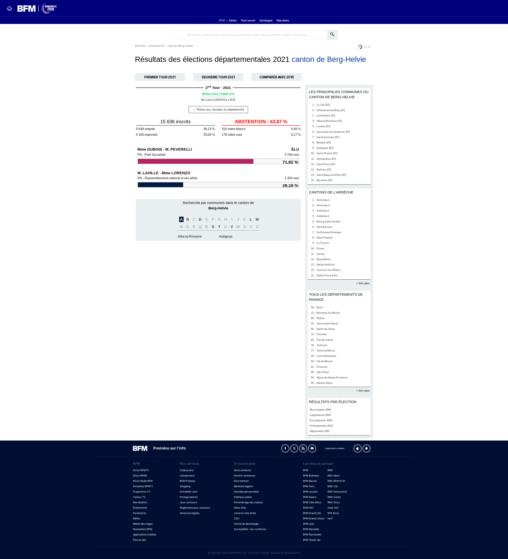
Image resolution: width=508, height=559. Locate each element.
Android (366, 448)
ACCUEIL (140, 45)
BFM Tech (308, 486)
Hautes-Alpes (325, 382)
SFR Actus (333, 513)
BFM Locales (310, 491)
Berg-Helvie (324, 259)
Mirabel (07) (324, 142)
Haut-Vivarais (325, 237)
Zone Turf (332, 507)
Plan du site (139, 539)
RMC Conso (334, 496)
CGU (236, 518)
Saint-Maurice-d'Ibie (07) (331, 174)
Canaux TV (139, 496)
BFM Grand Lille (312, 513)
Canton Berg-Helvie (180, 45)
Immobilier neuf (188, 491)
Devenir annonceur (245, 475)
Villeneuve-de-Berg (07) (331, 110)
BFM (222, 20)
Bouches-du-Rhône (328, 312)
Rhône (320, 318)
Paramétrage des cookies (248, 502)
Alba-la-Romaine (190, 236)
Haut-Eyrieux (324, 226)
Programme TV (141, 491)
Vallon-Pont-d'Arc (327, 275)
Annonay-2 (323, 205)
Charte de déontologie (246, 523)
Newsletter (312, 448)
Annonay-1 (323, 199)
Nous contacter (242, 470)
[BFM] (9, 8)
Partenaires (139, 513)
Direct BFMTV (141, 470)
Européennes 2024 (321, 420)
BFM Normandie (312, 534)
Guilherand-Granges (329, 232)
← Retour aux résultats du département (218, 109)
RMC (330, 470)
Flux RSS (303, 448)
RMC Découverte (337, 491)
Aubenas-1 (323, 210)
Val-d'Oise (323, 372)
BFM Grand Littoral (313, 518)
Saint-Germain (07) (328, 137)
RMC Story (333, 502)
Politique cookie (243, 496)
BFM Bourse (310, 480)
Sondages (266, 20)
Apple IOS (358, 448)
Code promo (187, 470)
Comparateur (187, 475)
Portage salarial (188, 496)
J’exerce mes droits (245, 513)
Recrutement (241, 480)
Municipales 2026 (320, 409)
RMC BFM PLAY (336, 480)
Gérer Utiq (240, 507)
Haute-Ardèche (325, 264)
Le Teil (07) (323, 104)
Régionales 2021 (320, 431)
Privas (320, 248)
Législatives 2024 (320, 415)
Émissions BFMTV (143, 486)
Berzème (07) (324, 180)
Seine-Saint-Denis (327, 323)
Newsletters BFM (142, 529)
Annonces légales (189, 513)
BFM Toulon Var (312, 539)
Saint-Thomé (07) (327, 153)
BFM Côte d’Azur (312, 502)
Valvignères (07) (326, 158)
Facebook (285, 448)
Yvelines (322, 345)
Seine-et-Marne (326, 350)
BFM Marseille (311, 529)
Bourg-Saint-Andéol (329, 221)
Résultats (283, 20)
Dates (233, 20)
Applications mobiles (144, 534)
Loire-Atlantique (326, 355)
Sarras (320, 253)
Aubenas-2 (323, 216)
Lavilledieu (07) (326, 115)
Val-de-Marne (324, 361)
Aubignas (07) (325, 147)
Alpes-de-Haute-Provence (332, 377)
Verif (330, 518)
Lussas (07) (323, 126)
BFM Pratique (187, 480)
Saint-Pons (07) (326, 164)
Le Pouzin (323, 242)
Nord (319, 307)
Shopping (185, 486)
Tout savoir (248, 20)
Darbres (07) (324, 169)
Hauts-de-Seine (326, 328)
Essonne (322, 366)
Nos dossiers (140, 502)
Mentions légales (243, 486)
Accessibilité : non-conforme (250, 529)
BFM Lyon (308, 523)
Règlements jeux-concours (195, 507)
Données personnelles (246, 491)
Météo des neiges (143, 523)
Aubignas (225, 236)
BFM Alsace (309, 496)
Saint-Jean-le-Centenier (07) (333, 131)
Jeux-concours (188, 502)
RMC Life (332, 486)
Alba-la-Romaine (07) (329, 120)
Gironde (321, 334)
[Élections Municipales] (35, 8)
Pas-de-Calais (325, 339)
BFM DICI (308, 507)
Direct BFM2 (140, 475)
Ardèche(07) (157, 45)
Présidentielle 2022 (321, 425)
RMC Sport (333, 475)
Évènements (140, 507)
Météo (136, 518)
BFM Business (311, 475)
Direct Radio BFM (143, 480)
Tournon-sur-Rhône (328, 269)
